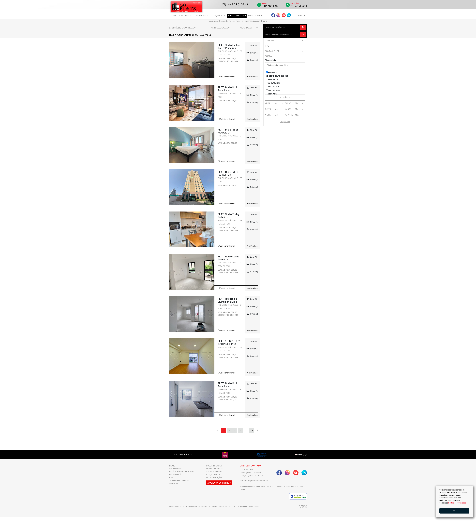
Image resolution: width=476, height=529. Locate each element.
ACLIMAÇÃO (273, 80)
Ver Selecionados (220, 28)
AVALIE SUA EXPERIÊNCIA (219, 483)
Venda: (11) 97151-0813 (250, 472)
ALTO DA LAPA (273, 87)
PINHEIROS (272, 72)
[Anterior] (218, 430)
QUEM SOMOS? (176, 469)
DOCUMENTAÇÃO (214, 477)
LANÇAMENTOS (213, 475)
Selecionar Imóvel (227, 77)
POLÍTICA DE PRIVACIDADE (181, 472)
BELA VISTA (272, 94)
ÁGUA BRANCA (274, 83)
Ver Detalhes (252, 77)
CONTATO (173, 483)
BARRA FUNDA (274, 90)
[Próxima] (257, 430)
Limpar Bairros (285, 97)
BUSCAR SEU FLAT (214, 466)
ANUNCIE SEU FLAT (214, 472)
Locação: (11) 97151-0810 (251, 475)
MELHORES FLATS (214, 469)
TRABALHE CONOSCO (179, 480)
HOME (172, 466)
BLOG (171, 477)
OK (303, 34)
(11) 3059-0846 (246, 469)
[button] (301, 16)
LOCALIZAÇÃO (175, 475)
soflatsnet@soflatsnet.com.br (254, 480)
